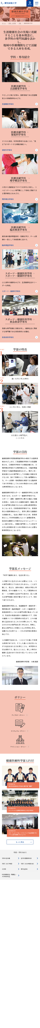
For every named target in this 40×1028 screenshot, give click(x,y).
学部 (20, 23)
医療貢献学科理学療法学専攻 (18, 179)
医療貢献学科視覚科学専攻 (18, 133)
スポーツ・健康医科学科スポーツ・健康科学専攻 (18, 274)
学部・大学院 (12, 23)
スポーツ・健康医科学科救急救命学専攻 (18, 320)
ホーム (4, 23)
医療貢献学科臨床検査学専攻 (18, 228)
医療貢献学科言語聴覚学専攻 (18, 87)
